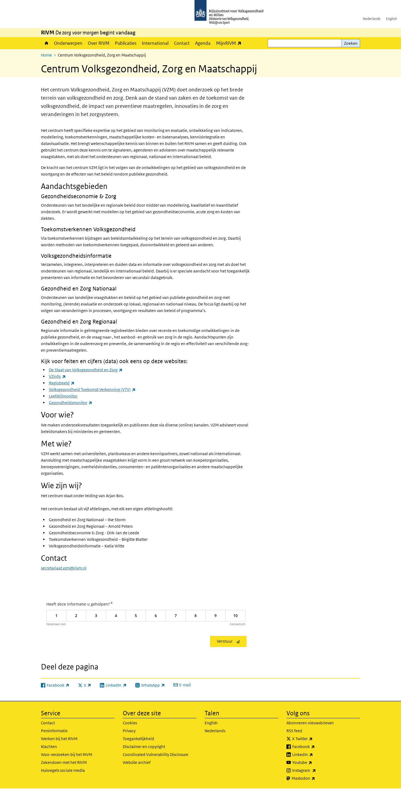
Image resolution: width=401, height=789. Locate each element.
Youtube (314, 762)
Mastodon (315, 778)
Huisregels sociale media (63, 770)
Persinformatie (54, 730)
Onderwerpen (68, 43)
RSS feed (294, 730)
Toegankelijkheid (138, 738)
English (391, 18)
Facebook (315, 746)
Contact (182, 43)
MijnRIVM (230, 43)
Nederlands (372, 18)
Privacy (129, 730)
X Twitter (314, 738)
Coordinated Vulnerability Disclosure (155, 754)
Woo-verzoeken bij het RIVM (66, 754)
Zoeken (351, 43)
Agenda (203, 43)
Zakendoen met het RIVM (64, 762)
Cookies (130, 722)
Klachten (49, 746)
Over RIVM (98, 43)
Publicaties (125, 43)
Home (46, 43)
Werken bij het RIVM (59, 738)
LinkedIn (314, 754)
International (155, 43)
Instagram (316, 770)
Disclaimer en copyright (144, 746)
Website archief (137, 762)
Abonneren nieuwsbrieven (310, 722)
